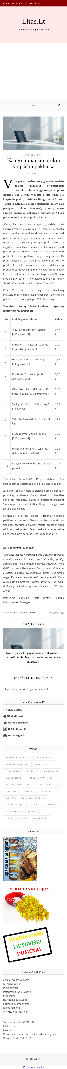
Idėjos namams (11, 1007)
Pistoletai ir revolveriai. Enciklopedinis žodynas (29, 1034)
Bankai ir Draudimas (18, 757)
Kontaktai (34, 3)
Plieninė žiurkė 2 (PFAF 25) (18, 1038)
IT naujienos (13, 771)
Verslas (32, 811)
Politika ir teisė (48, 784)
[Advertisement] (33, 72)
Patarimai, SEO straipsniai (17, 991)
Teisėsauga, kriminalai (44, 804)
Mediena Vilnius (12, 983)
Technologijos (15, 804)
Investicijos (41, 764)
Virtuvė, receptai (16, 818)
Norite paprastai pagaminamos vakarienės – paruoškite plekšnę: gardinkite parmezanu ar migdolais (33, 657)
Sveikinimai (9, 995)
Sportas (28, 791)
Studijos (45, 791)
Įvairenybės (33, 155)
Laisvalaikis (51, 771)
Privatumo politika (33, 1067)
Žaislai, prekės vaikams (16, 979)
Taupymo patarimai (34, 798)
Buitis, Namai (45, 757)
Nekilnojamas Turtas (19, 784)
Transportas (14, 811)
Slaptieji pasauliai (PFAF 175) (19, 1022)
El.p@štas (8, 3)
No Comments (56, 612)
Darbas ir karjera (17, 764)
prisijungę (12, 689)
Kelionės (32, 771)
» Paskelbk (21, 3)
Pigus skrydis (10, 987)
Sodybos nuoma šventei (16, 1003)
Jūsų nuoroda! (15, 1011)
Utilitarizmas (10, 1026)
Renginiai (11, 791)
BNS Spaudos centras (25, 612)
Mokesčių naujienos (40, 778)
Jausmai (7, 1030)
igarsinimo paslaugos (15, 999)
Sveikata (11, 798)
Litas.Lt (33, 21)
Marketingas (13, 778)
